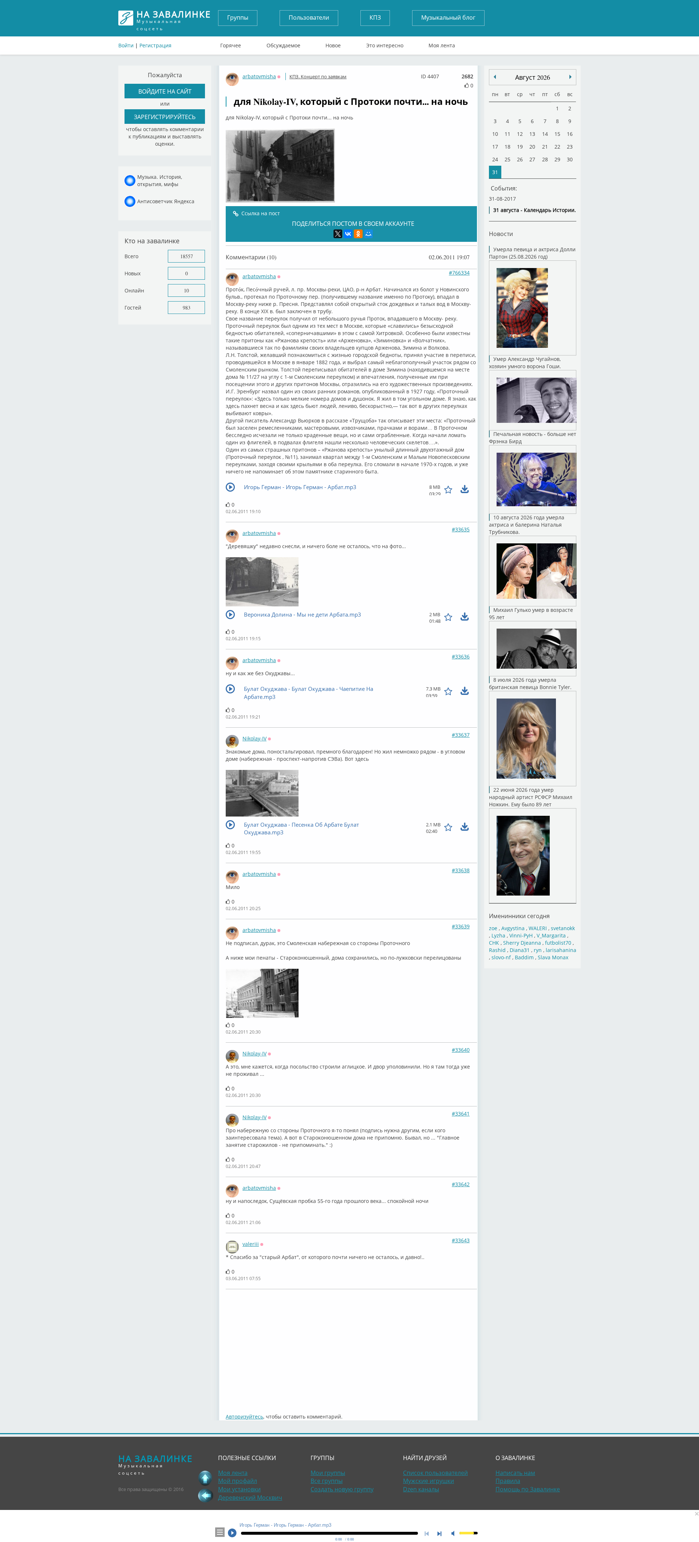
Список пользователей (435, 1473)
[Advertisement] (351, 1348)
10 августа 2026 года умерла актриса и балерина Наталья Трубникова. (526, 524)
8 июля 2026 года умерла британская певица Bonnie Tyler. (530, 683)
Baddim (524, 957)
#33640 (461, 1049)
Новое (333, 44)
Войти (126, 45)
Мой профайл (237, 1481)
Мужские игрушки (428, 1481)
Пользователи (309, 17)
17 (495, 146)
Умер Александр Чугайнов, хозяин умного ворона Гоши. (525, 362)
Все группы (327, 1481)
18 (507, 146)
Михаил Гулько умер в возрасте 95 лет (531, 613)
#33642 (461, 1184)
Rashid (497, 950)
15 (557, 133)
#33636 (461, 656)
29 (557, 159)
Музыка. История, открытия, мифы (159, 180)
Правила (507, 1481)
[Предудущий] (570, 77)
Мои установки (239, 1489)
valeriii (250, 1243)
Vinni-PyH (521, 935)
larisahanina (561, 950)
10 (186, 290)
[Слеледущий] (494, 77)
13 (532, 133)
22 (557, 146)
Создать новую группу (342, 1489)
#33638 (461, 870)
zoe (493, 928)
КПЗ (375, 17)
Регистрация (155, 45)
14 (545, 133)
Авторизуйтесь (244, 1416)
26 (520, 159)
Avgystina (513, 928)
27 (532, 159)
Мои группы (328, 1473)
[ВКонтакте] (348, 233)
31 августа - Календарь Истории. (534, 209)
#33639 (461, 926)
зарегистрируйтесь (165, 117)
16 (570, 133)
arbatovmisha (259, 76)
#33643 (461, 1240)
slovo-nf (501, 957)
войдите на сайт (164, 91)
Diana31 (520, 950)
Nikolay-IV (254, 738)
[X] (337, 233)
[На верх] (205, 1478)
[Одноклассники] (358, 233)
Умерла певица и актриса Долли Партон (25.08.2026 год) (532, 253)
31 (495, 172)
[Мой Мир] (368, 233)
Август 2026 (532, 77)
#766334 (459, 272)
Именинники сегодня (519, 916)
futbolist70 (558, 942)
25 (507, 159)
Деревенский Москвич (250, 1498)
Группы (237, 17)
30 (570, 159)
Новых (133, 273)
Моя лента (442, 44)
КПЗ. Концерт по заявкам (318, 76)
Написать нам (515, 1473)
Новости (501, 233)
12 (520, 133)
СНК (494, 942)
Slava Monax (553, 957)
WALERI (538, 928)
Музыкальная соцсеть (174, 18)
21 (545, 146)
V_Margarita (551, 935)
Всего (131, 256)
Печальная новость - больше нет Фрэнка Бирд (532, 437)
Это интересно (384, 44)
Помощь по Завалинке (527, 1489)
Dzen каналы (421, 1489)
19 (520, 146)
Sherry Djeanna (522, 942)
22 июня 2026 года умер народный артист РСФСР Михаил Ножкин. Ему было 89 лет (530, 797)
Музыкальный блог (448, 17)
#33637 (461, 734)
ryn (538, 950)
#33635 (461, 529)
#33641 (461, 1113)
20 (532, 146)
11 (507, 133)
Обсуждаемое (283, 44)
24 (495, 159)
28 (545, 159)
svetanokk (563, 928)
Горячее (230, 44)
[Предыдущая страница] (205, 1495)
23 (570, 146)
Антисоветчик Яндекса (165, 201)
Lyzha (498, 935)
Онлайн (134, 290)
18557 (186, 256)
